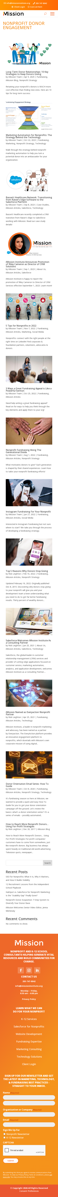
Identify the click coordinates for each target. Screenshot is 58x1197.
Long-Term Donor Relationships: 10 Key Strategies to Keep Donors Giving (27, 73)
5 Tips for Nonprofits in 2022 (21, 325)
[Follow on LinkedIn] (37, 970)
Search (47, 863)
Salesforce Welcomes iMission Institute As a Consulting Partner (28, 641)
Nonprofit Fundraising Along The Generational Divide (23, 451)
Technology (40, 143)
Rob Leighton (14, 573)
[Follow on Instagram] (29, 970)
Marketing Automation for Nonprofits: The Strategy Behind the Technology (29, 136)
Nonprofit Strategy (28, 80)
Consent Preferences (29, 1191)
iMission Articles (13, 208)
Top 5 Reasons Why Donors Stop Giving (27, 571)
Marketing (10, 143)
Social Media (38, 331)
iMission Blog (12, 80)
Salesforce (26, 208)
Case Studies (43, 204)
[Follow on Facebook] (21, 970)
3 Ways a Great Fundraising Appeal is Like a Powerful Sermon (29, 389)
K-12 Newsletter (15, 1137)
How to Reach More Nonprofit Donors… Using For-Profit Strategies (27, 825)
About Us (41, 269)
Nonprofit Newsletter (17, 1134)
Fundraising (42, 77)
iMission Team (15, 77)
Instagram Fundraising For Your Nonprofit (28, 511)
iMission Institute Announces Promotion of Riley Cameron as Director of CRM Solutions (27, 264)
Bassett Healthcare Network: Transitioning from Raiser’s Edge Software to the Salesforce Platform (29, 199)
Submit (10, 1160)
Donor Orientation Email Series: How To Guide (27, 785)
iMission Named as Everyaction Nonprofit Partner (28, 713)
